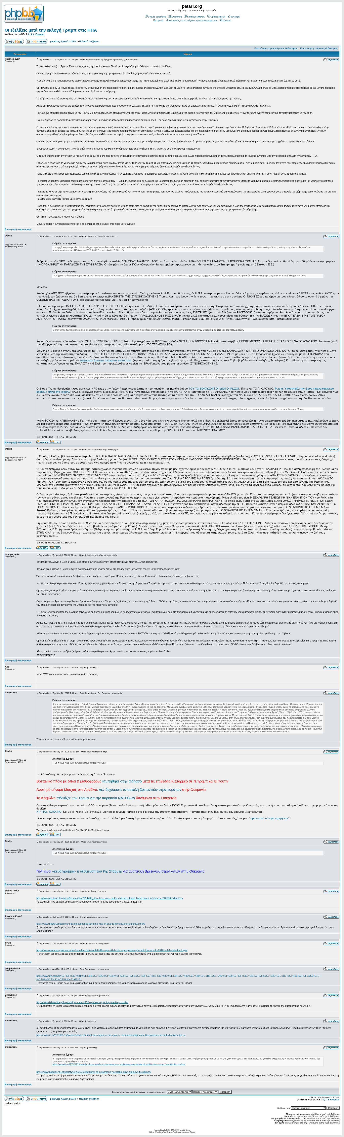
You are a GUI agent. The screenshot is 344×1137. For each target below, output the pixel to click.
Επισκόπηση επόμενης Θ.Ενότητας (319, 48)
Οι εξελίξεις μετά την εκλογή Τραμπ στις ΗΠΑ (51, 30)
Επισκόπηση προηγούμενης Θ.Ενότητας (275, 48)
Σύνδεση (227, 20)
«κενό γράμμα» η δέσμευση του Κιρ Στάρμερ (87, 871)
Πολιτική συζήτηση (89, 41)
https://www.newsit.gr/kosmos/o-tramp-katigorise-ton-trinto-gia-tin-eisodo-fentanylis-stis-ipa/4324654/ (90, 923)
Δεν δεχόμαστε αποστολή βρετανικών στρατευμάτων (140, 790)
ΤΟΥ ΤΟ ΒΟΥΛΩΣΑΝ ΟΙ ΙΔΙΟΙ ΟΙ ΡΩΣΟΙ (214, 388)
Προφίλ (159, 20)
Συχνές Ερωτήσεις (157, 17)
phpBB (166, 1130)
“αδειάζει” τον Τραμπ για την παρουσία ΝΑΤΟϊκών (96, 798)
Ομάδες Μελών (217, 17)
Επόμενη (39, 34)
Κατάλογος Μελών (196, 17)
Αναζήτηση (176, 17)
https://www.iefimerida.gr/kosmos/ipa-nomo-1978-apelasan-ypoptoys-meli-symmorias (82, 1002)
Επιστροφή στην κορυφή (18, 229)
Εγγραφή (235, 17)
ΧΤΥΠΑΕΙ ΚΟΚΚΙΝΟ (49, 811)
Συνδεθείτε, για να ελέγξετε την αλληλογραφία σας (193, 20)
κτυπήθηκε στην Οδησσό (122, 781)
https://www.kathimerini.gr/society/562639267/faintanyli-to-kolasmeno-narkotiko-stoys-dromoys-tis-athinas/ (93, 1072)
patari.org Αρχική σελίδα (63, 41)
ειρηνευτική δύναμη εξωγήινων (269, 818)
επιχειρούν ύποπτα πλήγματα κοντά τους (105, 360)
